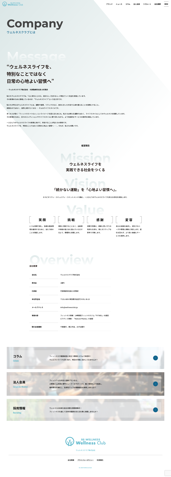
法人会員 (136, 4)
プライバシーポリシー (85, 460)
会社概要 (157, 4)
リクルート (147, 4)
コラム (127, 4)
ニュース (119, 4)
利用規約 (100, 460)
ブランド (109, 4)
